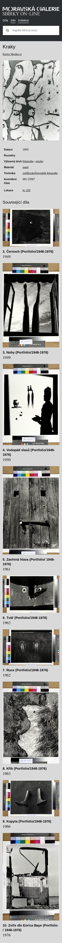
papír (26, 167)
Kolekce (23, 20)
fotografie (28, 161)
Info (13, 20)
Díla (5, 20)
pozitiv (39, 161)
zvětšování (29, 173)
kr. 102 (26, 190)
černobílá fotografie (46, 173)
